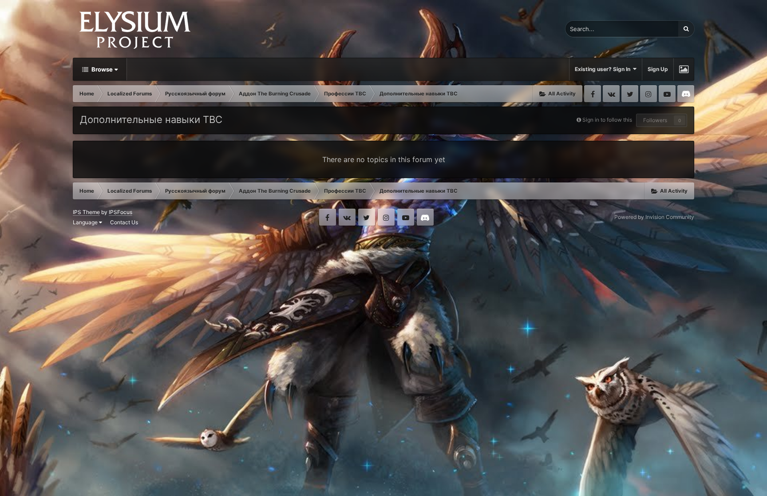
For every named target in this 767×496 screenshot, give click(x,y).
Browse (101, 69)
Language (86, 222)
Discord (685, 93)
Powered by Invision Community (654, 217)
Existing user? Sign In (604, 69)
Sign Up (658, 69)
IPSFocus (120, 212)
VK (611, 93)
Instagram (648, 93)
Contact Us (124, 222)
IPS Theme (86, 212)
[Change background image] (684, 69)
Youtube (667, 93)
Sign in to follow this (607, 119)
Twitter (629, 93)
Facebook (592, 93)
